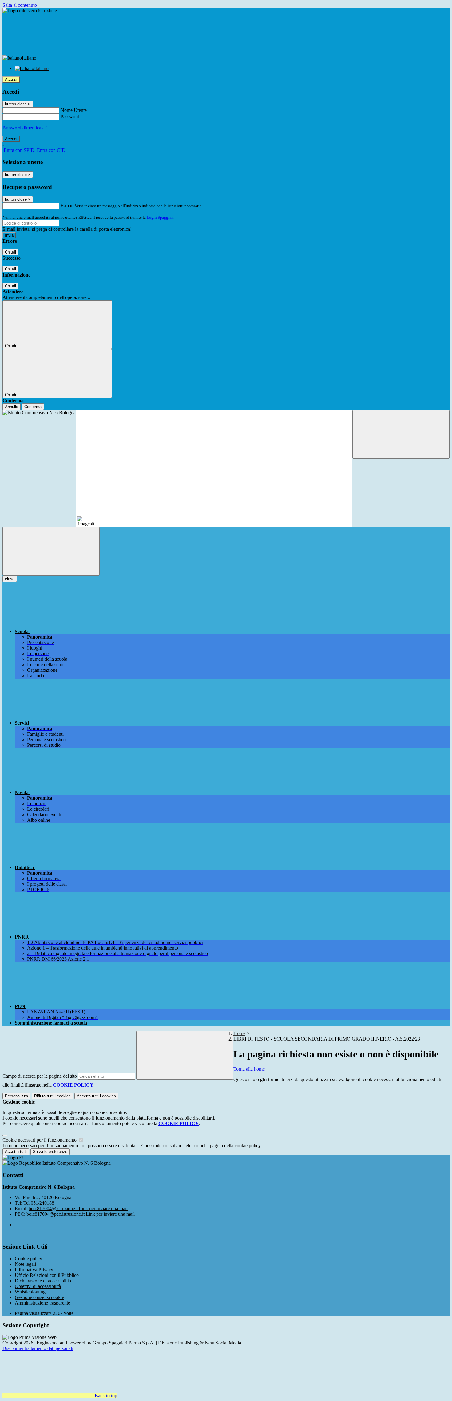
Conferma (33, 406)
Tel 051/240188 (38, 1203)
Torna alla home (249, 1069)
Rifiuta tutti (52, 1096)
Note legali (25, 1264)
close (9, 579)
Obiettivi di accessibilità (38, 1286)
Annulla (11, 406)
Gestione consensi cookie (39, 1297)
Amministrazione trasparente (42, 1302)
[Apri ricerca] (401, 434)
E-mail (67, 205)
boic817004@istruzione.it (78, 1208)
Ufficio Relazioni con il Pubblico (47, 1275)
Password (70, 116)
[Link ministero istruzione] (29, 10)
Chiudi (10, 252)
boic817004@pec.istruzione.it (80, 1214)
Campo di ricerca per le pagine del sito (39, 1076)
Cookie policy (28, 1258)
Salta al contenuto (19, 5)
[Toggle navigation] (51, 551)
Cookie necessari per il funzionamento (40, 1140)
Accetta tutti (96, 1096)
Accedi (11, 79)
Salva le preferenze (50, 1151)
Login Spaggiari (160, 217)
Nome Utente (74, 110)
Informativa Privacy (34, 1269)
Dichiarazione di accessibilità (43, 1280)
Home (239, 1033)
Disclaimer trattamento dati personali (37, 1348)
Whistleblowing (30, 1291)
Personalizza (16, 1096)
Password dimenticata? (24, 127)
